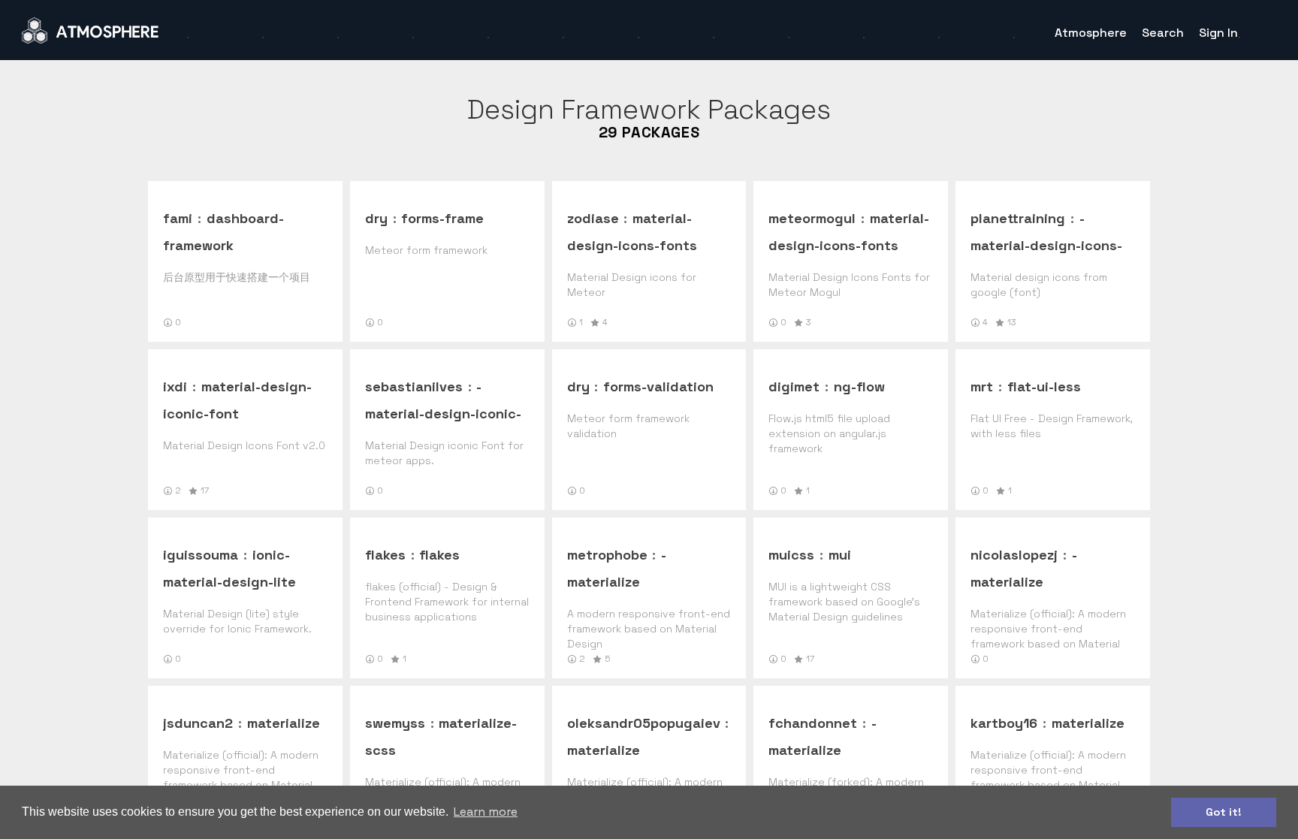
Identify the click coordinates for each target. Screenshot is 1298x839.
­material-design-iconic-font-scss (443, 413)
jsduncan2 (198, 723)
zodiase (593, 218)
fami (177, 218)
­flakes (439, 554)
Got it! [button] (1224, 812)
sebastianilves (414, 386)
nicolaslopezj (1014, 554)
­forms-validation (658, 386)
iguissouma (200, 554)
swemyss (395, 723)
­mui (840, 554)
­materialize (283, 723)
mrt (981, 386)
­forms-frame (442, 218)
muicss (791, 554)
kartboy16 (1003, 723)
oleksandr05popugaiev (643, 723)
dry (376, 218)
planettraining (1017, 218)
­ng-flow (859, 386)
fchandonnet (812, 723)
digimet (794, 386)
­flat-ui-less (1044, 386)
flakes (385, 554)
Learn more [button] (486, 811)
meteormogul (812, 218)
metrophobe (607, 554)
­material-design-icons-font (1046, 245)
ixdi (175, 386)
